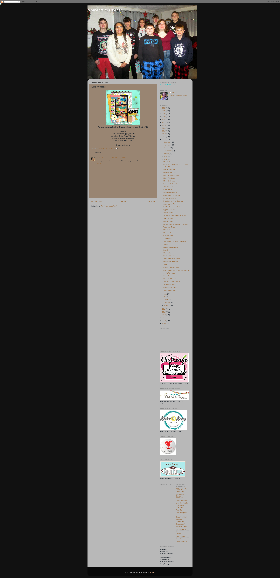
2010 (164, 320)
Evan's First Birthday (170, 261)
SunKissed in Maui (169, 290)
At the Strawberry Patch (171, 258)
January (167, 305)
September (168, 151)
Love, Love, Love (169, 256)
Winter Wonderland (170, 192)
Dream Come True (169, 198)
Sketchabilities (181, 529)
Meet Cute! (167, 162)
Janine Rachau (102, 158)
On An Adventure (169, 273)
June (166, 159)
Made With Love (169, 178)
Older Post (150, 201)
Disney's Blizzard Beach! (171, 267)
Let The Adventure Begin (172, 207)
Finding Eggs (167, 221)
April (165, 297)
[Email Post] (117, 148)
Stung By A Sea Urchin (171, 279)
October (167, 148)
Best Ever (166, 250)
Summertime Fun (169, 204)
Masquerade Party (169, 172)
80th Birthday (168, 230)
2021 (164, 122)
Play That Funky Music (171, 175)
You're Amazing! (169, 284)
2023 (164, 116)
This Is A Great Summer (171, 282)
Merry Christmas (169, 181)
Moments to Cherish (105, 10)
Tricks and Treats (169, 227)
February (167, 302)
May (165, 294)
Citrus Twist (180, 491)
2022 (164, 119)
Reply (99, 164)
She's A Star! (167, 253)
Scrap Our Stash (181, 517)
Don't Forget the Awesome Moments (176, 270)
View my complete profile (178, 95)
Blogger (152, 572)
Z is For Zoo (167, 238)
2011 (164, 318)
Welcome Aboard (169, 169)
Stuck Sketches (181, 539)
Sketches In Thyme (180, 532)
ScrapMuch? (180, 524)
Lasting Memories (182, 500)
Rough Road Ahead (170, 287)
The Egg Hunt (168, 218)
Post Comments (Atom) (109, 206)
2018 (164, 131)
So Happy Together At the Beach (174, 215)
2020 (164, 125)
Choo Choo (167, 276)
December (168, 142)
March (166, 300)
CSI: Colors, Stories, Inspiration (180, 495)
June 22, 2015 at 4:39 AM (117, 158)
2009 (164, 323)
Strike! (165, 244)
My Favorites (167, 233)
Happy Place (167, 189)
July (165, 156)
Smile (165, 264)
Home (123, 201)
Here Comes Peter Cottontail (173, 201)
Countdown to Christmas (171, 195)
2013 (164, 312)
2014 (164, 309)
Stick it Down (180, 536)
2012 (164, 315)
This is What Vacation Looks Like (174, 241)
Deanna (174, 92)
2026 (164, 108)
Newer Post (96, 201)
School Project (168, 212)
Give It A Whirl (168, 235)
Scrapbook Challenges (180, 520)
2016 (164, 137)
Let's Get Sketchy (182, 503)
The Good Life (168, 187)
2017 (164, 134)
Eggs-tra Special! (169, 210)
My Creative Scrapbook (180, 506)
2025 (164, 111)
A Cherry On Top (181, 489)
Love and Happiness (170, 247)
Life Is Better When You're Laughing (175, 224)
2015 (164, 139)
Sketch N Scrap (181, 526)
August (166, 153)
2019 (164, 128)
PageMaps (179, 510)
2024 (164, 114)
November (168, 145)
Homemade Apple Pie (170, 184)
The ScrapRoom (181, 541)
